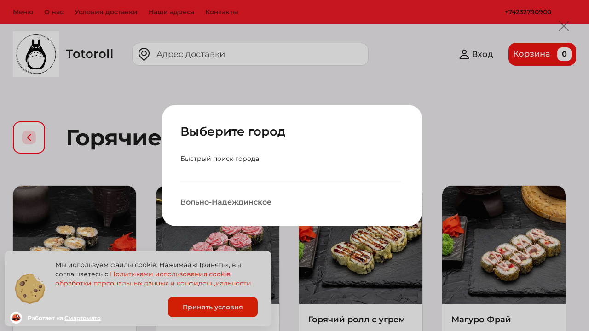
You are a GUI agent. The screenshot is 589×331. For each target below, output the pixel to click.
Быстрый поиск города (219, 158)
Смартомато (82, 317)
